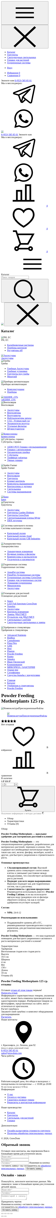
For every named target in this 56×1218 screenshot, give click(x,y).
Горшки (11, 1120)
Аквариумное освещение (20, 551)
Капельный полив (16, 533)
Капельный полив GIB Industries (23, 538)
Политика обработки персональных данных (29, 1133)
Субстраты (12, 455)
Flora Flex (12, 643)
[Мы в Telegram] (23, 106)
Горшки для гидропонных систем (24, 580)
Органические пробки (18, 452)
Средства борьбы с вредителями (23, 675)
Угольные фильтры (17, 426)
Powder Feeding (15, 654)
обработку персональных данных (35, 1207)
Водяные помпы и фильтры (21, 554)
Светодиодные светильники (21, 57)
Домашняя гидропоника (19, 583)
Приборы (12, 392)
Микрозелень (14, 585)
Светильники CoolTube (19, 619)
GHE (9, 646)
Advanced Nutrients (16, 635)
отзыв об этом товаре (22, 990)
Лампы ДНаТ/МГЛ (16, 614)
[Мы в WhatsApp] (23, 129)
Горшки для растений (18, 60)
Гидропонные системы (18, 62)
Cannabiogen (13, 640)
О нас (10, 1094)
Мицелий (12, 376)
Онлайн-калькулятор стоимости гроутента (28, 1130)
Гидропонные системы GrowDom (24, 577)
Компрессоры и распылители (22, 556)
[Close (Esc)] (2, 1213)
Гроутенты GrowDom (18, 515)
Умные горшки (15, 460)
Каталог (11, 52)
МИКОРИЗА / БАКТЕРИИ (21, 667)
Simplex (11, 659)
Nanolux (11, 606)
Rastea (10, 656)
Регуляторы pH (15, 350)
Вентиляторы (14, 412)
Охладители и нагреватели (21, 559)
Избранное (13, 73)
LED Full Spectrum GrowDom (22, 603)
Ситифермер (13, 672)
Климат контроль (16, 481)
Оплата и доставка (16, 1097)
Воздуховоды (14, 415)
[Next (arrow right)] (5, 1216)
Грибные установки (17, 371)
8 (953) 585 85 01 (23, 80)
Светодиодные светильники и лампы (26, 622)
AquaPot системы (16, 572)
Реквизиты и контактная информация (26, 1102)
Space (10, 601)
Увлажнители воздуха (18, 423)
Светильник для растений (20, 1118)
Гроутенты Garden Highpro (20, 512)
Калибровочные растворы (20, 345)
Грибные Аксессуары (18, 368)
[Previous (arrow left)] (2, 1216)
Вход (9, 68)
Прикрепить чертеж (11, 1201)
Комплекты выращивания (20, 483)
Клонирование (14, 664)
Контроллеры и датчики (19, 486)
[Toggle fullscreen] (8, 1213)
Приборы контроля (17, 347)
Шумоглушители (15, 429)
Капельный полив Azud (19, 536)
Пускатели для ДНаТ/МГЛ (20, 617)
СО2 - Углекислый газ (18, 421)
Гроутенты (12, 54)
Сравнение (13, 75)
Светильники (14, 489)
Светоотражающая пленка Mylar (23, 518)
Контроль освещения (18, 611)
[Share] (5, 1213)
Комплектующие (15, 389)
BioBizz (11, 638)
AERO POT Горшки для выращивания (26, 447)
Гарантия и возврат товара (20, 1100)
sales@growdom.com (11, 1053)
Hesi (9, 648)
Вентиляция (13, 475)
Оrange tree (12, 670)
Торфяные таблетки (17, 457)
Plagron (10, 651)
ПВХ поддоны (14, 520)
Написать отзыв (9, 993)
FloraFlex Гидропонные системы (23, 575)
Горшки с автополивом (19, 449)
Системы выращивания (19, 491)
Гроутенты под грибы (18, 374)
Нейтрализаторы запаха (19, 418)
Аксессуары (13, 410)
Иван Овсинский (16, 662)
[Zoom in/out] (11, 1213)
